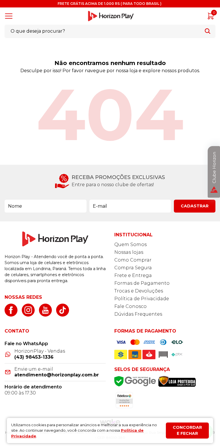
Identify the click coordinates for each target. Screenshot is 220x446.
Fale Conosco (130, 306)
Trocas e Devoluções (138, 291)
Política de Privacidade (141, 298)
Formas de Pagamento (142, 283)
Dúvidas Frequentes (138, 314)
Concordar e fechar (187, 430)
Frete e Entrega (133, 275)
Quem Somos (130, 244)
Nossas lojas (128, 252)
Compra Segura (133, 267)
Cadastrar (195, 206)
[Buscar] (207, 31)
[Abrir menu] (10, 16)
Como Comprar (133, 260)
